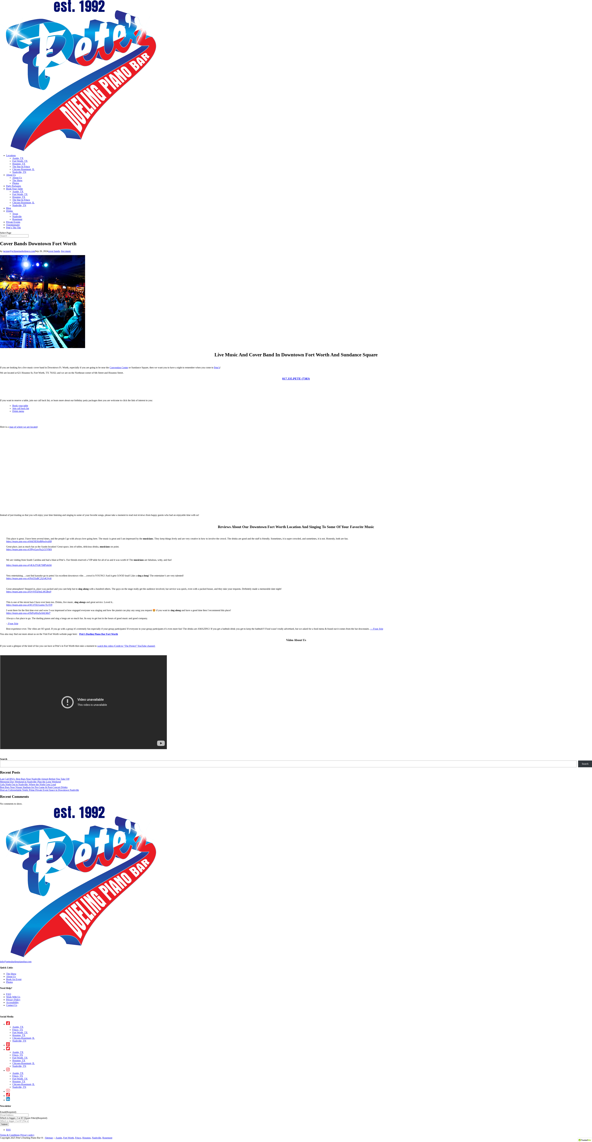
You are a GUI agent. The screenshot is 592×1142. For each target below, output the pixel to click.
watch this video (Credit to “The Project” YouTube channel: (126, 646)
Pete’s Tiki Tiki (13, 227)
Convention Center (119, 367)
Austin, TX (17, 158)
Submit (4, 1124)
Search (3, 759)
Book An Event (13, 979)
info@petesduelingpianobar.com (15, 961)
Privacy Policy (13, 999)
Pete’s (217, 367)
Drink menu (18, 411)
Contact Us (11, 1005)
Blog (8, 208)
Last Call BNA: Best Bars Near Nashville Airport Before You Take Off (34, 779)
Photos (15, 183)
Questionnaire (13, 224)
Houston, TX (18, 163)
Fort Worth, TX (20, 161)
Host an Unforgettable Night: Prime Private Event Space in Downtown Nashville (39, 790)
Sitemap (49, 1137)
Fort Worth (68, 1137)
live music (66, 251)
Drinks (9, 211)
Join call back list (20, 408)
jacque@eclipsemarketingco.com (19, 251)
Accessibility (12, 1002)
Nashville (17, 216)
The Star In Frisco (21, 166)
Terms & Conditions (10, 1135)
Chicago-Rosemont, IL (23, 1038)
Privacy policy (27, 1135)
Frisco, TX (17, 1029)
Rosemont (17, 219)
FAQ (8, 994)
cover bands (54, 251)
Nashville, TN (19, 172)
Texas (15, 213)
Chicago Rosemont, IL (23, 169)
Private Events (13, 222)
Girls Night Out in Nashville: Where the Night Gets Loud (28, 784)
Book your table (20, 405)
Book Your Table (14, 188)
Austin (59, 1137)
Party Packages (13, 186)
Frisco (78, 1137)
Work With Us (13, 997)
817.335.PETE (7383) (296, 378)
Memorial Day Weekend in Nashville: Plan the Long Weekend (30, 781)
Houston (86, 1137)
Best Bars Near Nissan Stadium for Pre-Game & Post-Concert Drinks (34, 787)
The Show (17, 180)
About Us (11, 175)
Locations (11, 155)
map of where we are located (23, 427)
